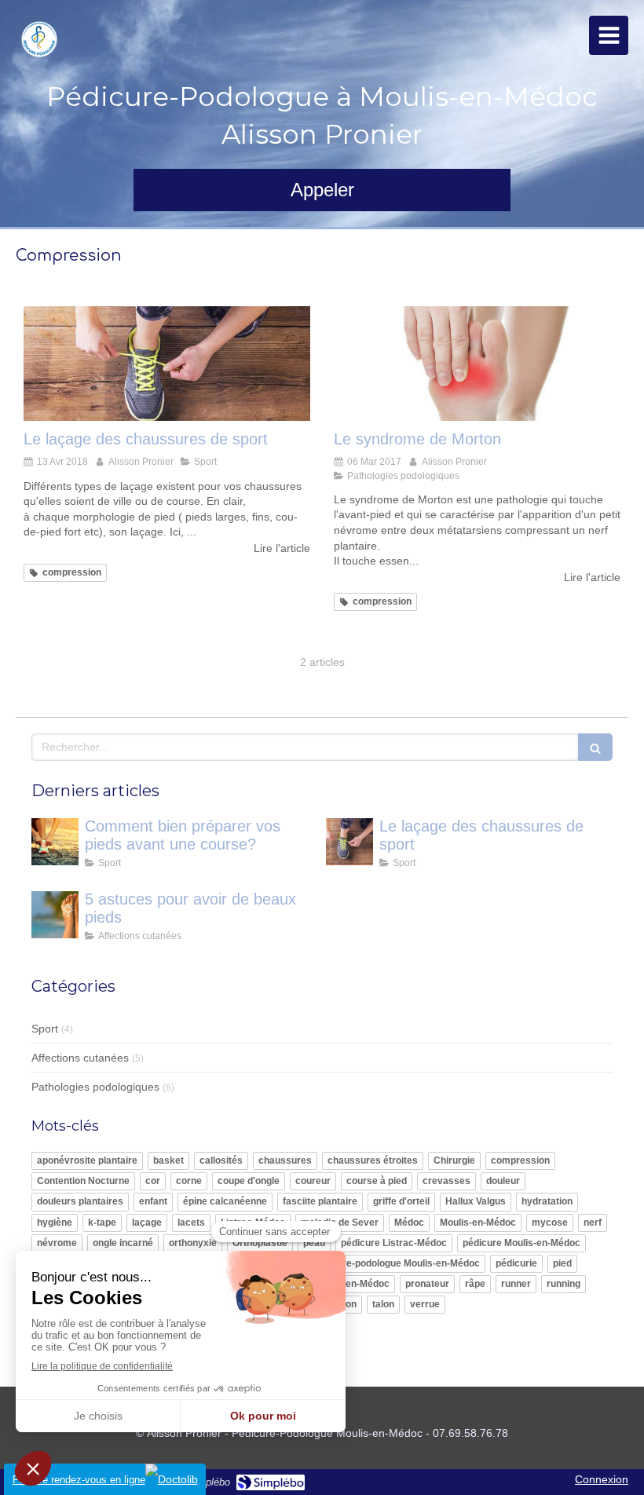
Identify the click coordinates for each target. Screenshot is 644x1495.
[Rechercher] (595, 747)
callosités (221, 1160)
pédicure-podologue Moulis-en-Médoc (396, 1263)
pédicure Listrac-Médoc (394, 1242)
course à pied (376, 1180)
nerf (593, 1222)
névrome (57, 1242)
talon (383, 1304)
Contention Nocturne (83, 1180)
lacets (191, 1222)
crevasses (446, 1180)
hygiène (54, 1222)
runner (516, 1283)
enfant (153, 1201)
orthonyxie (193, 1242)
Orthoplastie (259, 1242)
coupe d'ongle (249, 1180)
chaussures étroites (372, 1160)
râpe (475, 1283)
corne (189, 1180)
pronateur (427, 1283)
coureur (313, 1180)
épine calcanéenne (225, 1201)
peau (314, 1242)
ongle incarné (123, 1242)
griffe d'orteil (401, 1201)
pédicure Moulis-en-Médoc (521, 1242)
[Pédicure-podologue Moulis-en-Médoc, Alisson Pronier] (39, 39)
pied (562, 1263)
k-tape (102, 1222)
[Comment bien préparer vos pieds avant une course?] (55, 841)
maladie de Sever (340, 1222)
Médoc (409, 1222)
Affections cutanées (80, 1057)
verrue (425, 1304)
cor (152, 1180)
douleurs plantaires (80, 1201)
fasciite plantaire (320, 1201)
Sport (44, 1028)
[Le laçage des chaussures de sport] (167, 363)
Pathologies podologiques (95, 1086)
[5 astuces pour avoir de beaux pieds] (55, 914)
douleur (503, 1180)
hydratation (547, 1201)
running (563, 1283)
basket (168, 1160)
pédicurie (516, 1263)
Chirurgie (454, 1160)
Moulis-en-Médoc (478, 1222)
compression (520, 1160)
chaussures (285, 1160)
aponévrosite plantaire (87, 1160)
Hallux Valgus (475, 1201)
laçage (147, 1222)
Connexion (601, 1479)
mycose (550, 1222)
